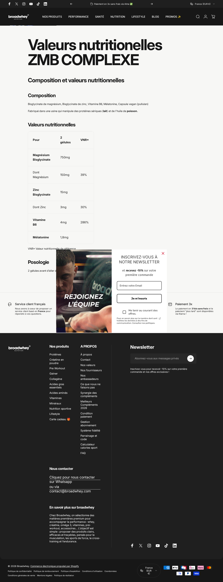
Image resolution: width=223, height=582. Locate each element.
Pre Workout (57, 368)
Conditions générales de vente (21, 575)
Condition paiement (86, 415)
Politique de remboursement (46, 571)
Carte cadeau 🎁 (59, 419)
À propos (86, 354)
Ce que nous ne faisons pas (90, 386)
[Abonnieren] (190, 358)
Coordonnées (110, 571)
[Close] (163, 253)
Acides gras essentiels (56, 386)
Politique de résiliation (64, 575)
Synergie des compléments (88, 394)
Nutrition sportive (60, 408)
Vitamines (55, 398)
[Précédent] (71, 4)
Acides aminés (58, 392)
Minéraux (55, 403)
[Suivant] (151, 4)
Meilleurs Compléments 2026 (89, 405)
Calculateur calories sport (88, 446)
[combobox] (202, 4)
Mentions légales (44, 575)
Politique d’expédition (70, 571)
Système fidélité (90, 430)
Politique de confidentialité (20, 571)
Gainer (53, 373)
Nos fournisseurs (91, 370)
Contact (85, 359)
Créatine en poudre (56, 361)
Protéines (55, 354)
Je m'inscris (139, 298)
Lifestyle (54, 413)
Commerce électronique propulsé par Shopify (54, 566)
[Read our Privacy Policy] (160, 318)
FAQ (83, 453)
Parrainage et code (88, 437)
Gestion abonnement (88, 423)
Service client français (30, 304)
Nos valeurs (87, 365)
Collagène (55, 379)
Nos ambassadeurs (89, 377)
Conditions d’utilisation (92, 571)
